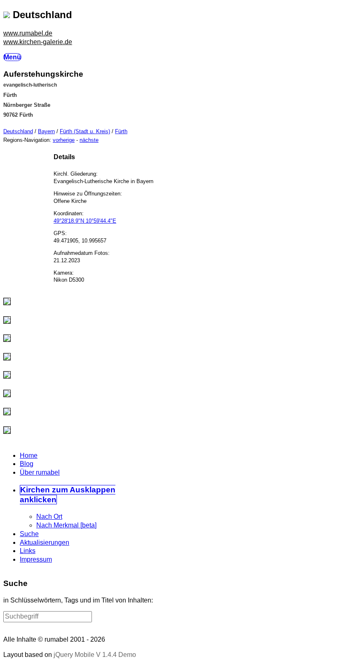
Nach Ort (49, 516)
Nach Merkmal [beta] (66, 525)
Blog (26, 463)
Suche (29, 533)
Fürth (121, 131)
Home (29, 455)
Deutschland (18, 131)
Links (27, 550)
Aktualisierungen (44, 542)
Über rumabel (40, 472)
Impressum (36, 559)
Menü (12, 57)
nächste (89, 140)
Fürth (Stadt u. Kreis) (85, 131)
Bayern (46, 131)
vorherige (64, 140)
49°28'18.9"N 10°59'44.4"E (85, 221)
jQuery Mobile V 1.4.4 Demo (95, 654)
